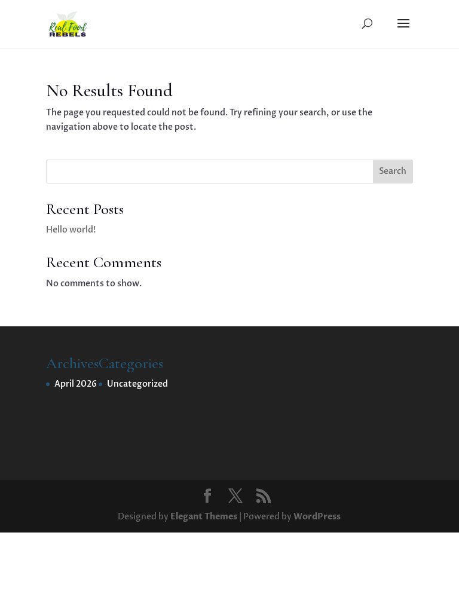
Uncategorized (137, 384)
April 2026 (75, 384)
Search (392, 171)
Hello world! (71, 229)
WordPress (317, 516)
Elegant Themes (203, 516)
